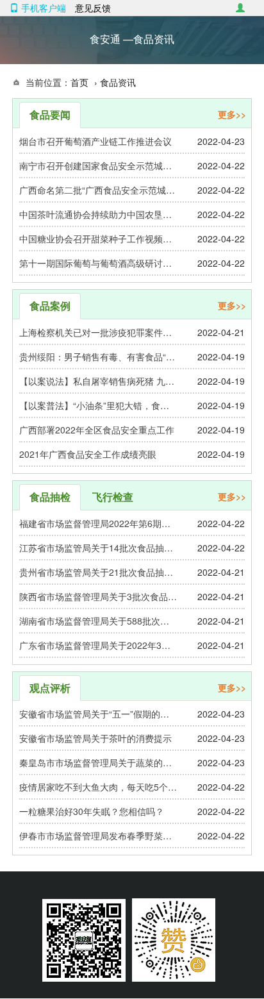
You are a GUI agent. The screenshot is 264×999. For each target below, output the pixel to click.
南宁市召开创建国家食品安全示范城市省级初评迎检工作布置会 (98, 165)
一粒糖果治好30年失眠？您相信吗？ (91, 811)
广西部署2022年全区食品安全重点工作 (96, 429)
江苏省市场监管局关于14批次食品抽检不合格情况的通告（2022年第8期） (98, 547)
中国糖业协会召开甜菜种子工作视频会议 (98, 238)
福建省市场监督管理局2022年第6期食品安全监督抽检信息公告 (98, 523)
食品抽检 (49, 496)
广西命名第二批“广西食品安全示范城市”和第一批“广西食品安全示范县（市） (98, 189)
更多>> (232, 114)
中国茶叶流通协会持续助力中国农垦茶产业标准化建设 (98, 214)
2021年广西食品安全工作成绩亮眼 (87, 454)
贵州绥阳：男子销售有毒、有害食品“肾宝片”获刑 (98, 356)
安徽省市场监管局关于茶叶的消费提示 (95, 738)
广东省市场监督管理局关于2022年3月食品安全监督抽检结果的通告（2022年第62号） (98, 645)
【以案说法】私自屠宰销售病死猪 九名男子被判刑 (98, 380)
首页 (79, 82)
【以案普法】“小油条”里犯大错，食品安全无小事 (98, 405)
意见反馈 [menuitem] (93, 7)
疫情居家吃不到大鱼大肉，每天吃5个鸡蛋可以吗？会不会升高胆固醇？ (98, 786)
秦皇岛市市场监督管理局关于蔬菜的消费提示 (98, 762)
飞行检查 (112, 496)
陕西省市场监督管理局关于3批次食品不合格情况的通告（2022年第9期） (98, 596)
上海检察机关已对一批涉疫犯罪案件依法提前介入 (98, 332)
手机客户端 (42, 7)
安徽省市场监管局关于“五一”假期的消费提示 (98, 713)
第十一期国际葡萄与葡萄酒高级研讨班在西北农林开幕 (98, 262)
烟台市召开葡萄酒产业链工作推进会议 (95, 141)
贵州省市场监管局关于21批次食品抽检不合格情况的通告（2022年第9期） (98, 572)
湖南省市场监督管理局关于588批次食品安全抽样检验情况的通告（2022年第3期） (98, 620)
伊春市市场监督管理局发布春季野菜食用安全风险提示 (98, 835)
